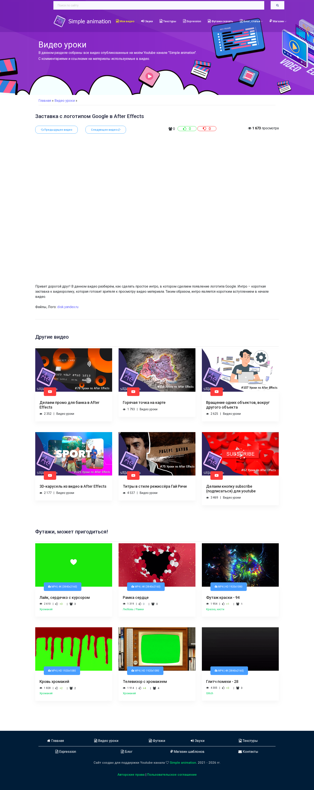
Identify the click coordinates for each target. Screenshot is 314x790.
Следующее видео (104, 129)
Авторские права (131, 775)
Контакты (250, 752)
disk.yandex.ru (67, 307)
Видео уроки (107, 741)
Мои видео (126, 21)
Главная (44, 101)
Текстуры (169, 21)
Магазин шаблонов (188, 752)
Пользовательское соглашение (172, 775)
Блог (128, 752)
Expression (193, 21)
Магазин (279, 21)
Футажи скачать (222, 21)
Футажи (158, 741)
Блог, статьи (252, 21)
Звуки (148, 21)
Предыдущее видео (58, 129)
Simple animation (183, 763)
